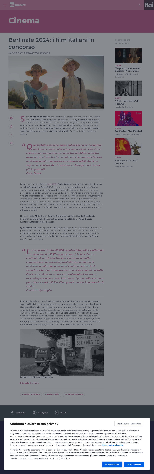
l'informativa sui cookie (112, 445)
